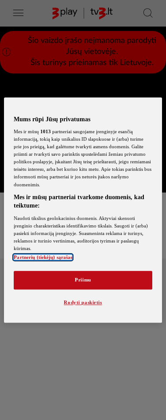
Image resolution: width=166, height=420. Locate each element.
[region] (83, 210)
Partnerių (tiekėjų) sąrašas (43, 257)
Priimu (83, 279)
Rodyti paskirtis (83, 302)
